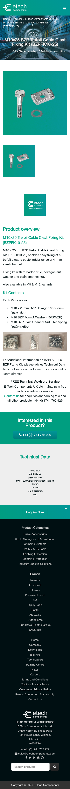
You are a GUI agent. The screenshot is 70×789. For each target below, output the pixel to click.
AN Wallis (35, 615)
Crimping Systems (35, 543)
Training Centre (35, 664)
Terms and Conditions (35, 679)
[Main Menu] (60, 7)
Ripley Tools (35, 604)
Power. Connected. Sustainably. (35, 694)
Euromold (35, 585)
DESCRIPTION (35, 477)
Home (6, 18)
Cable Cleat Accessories (24, 51)
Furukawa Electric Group (35, 624)
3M (35, 600)
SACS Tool (35, 629)
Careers (35, 674)
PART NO (35, 470)
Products (17, 18)
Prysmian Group (35, 595)
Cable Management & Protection (35, 539)
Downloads (35, 649)
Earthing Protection (35, 553)
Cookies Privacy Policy (35, 684)
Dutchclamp (35, 619)
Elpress (35, 590)
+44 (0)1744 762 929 (37, 434)
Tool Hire (35, 654)
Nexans (35, 580)
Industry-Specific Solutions (35, 563)
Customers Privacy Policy (35, 689)
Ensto (35, 609)
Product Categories (35, 527)
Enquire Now (35, 512)
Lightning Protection (35, 558)
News (35, 669)
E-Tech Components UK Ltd (41, 18)
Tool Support (35, 659)
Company (35, 644)
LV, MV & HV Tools (35, 548)
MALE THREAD (35, 491)
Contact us (11, 396)
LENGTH (35, 484)
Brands (35, 574)
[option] (35, 103)
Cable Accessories (35, 533)
